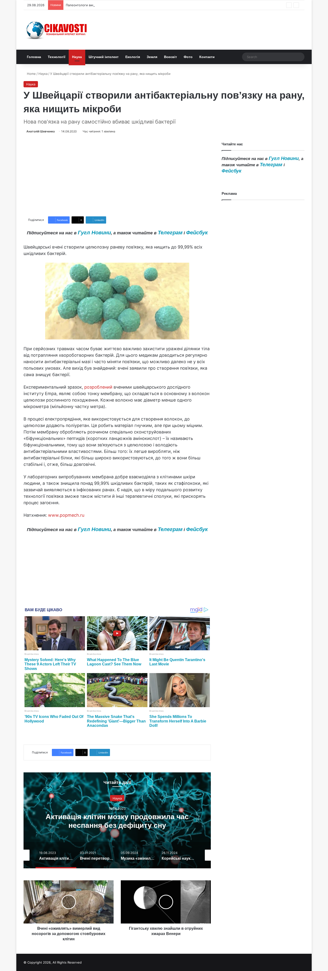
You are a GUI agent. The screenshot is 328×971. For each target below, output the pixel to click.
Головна (34, 57)
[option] (117, 820)
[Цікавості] (57, 30)
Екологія (132, 57)
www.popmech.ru (66, 515)
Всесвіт (170, 57)
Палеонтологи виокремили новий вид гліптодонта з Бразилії (113, 5)
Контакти (207, 57)
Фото (188, 57)
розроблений (98, 387)
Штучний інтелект (104, 57)
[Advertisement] (117, 175)
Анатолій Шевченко (40, 131)
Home (31, 74)
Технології (56, 57)
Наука (77, 57)
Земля (152, 57)
